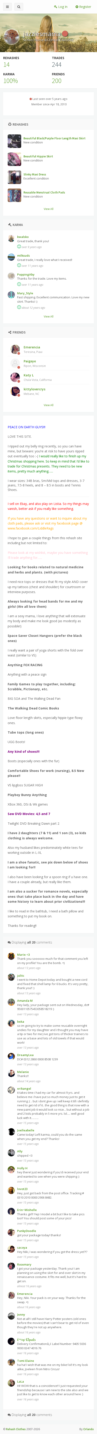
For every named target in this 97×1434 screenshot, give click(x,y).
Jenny (21, 1314)
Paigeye (35, 363)
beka (20, 1022)
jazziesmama (42, 33)
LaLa (20, 1381)
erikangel (24, 1088)
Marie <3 (23, 955)
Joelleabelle (25, 1130)
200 (56, 80)
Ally (20, 1151)
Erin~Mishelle (27, 1210)
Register (84, 7)
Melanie (23, 1072)
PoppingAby (26, 274)
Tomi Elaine (25, 1361)
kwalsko (23, 237)
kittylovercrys (34, 391)
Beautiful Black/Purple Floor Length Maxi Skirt (54, 138)
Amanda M (25, 1001)
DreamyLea (25, 1055)
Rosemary (24, 1264)
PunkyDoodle (26, 1231)
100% (10, 80)
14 (6, 64)
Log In (62, 7)
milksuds (23, 255)
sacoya (22, 1247)
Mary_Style (25, 293)
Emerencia (33, 349)
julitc (20, 976)
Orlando (88, 1429)
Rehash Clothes (16, 1429)
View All (48, 209)
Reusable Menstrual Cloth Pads (44, 192)
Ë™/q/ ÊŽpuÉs (26, 1340)
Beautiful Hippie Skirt (38, 156)
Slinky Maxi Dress (34, 174)
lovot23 (22, 1189)
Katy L (38, 377)
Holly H (22, 1168)
